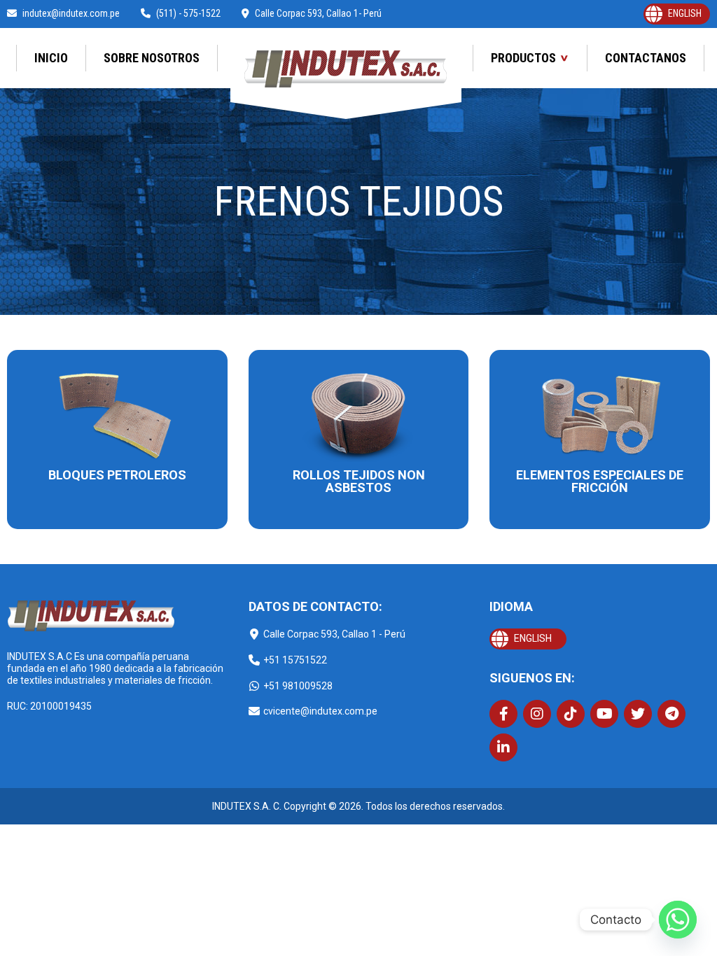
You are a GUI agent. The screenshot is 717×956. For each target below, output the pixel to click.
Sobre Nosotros (152, 57)
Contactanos (645, 57)
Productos (523, 57)
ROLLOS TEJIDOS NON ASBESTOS (359, 481)
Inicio (51, 57)
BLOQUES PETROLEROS (117, 475)
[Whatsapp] (678, 920)
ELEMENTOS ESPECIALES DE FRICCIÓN (599, 481)
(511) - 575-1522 (188, 13)
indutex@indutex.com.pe (71, 13)
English (685, 13)
